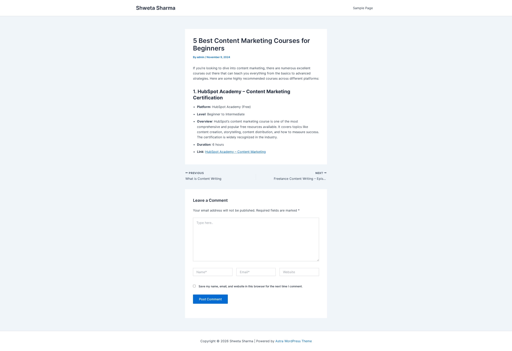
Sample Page (363, 8)
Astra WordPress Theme (293, 341)
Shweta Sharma (155, 8)
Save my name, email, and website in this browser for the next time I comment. (251, 286)
